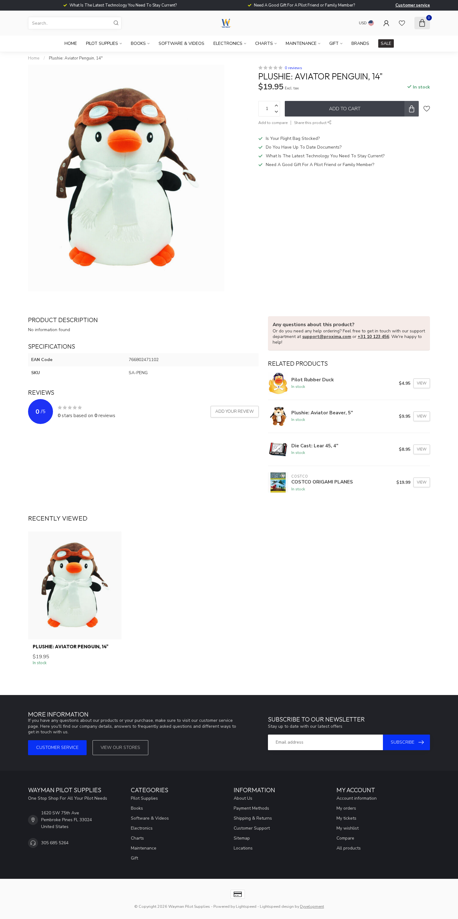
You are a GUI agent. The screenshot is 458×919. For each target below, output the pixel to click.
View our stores (120, 747)
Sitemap (242, 838)
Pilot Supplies (102, 43)
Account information (356, 798)
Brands (360, 43)
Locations (243, 848)
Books (138, 43)
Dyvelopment (312, 906)
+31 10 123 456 (373, 337)
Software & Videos (181, 43)
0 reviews (293, 67)
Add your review (234, 411)
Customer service (412, 5)
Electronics (227, 43)
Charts (264, 43)
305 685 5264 (55, 843)
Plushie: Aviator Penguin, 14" (76, 58)
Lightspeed (246, 906)
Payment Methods (251, 808)
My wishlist (347, 828)
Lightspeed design (277, 906)
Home (70, 43)
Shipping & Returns (253, 818)
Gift (334, 43)
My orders (346, 808)
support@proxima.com (326, 337)
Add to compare (273, 122)
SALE (386, 43)
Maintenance (301, 43)
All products (348, 848)
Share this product (310, 122)
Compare (345, 838)
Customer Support (252, 828)
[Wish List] (402, 23)
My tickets (346, 818)
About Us (243, 798)
